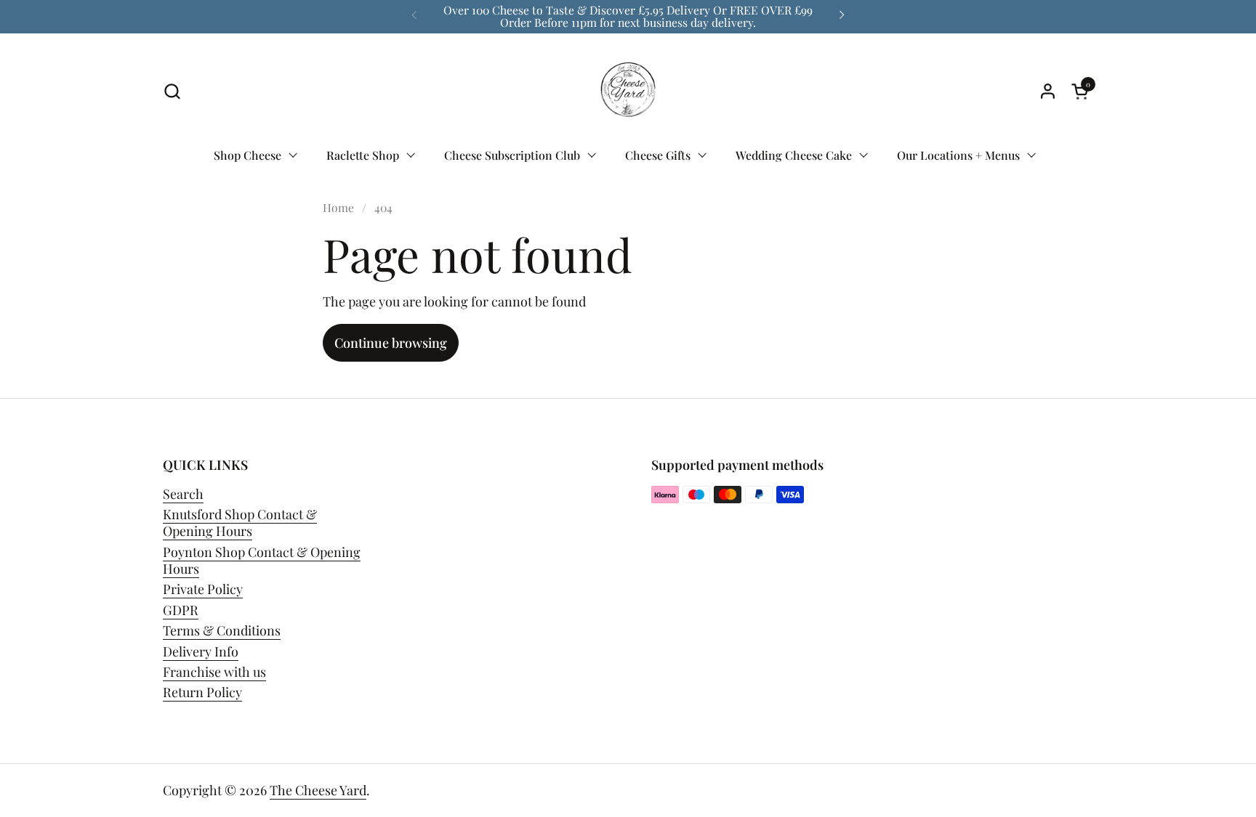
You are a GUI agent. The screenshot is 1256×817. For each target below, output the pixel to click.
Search (183, 494)
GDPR (180, 610)
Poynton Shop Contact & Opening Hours (262, 560)
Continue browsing (390, 342)
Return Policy (202, 692)
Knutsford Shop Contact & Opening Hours (240, 522)
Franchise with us (214, 671)
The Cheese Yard (318, 790)
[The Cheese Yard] (628, 91)
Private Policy (203, 589)
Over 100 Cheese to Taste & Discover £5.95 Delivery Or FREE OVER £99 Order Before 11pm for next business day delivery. (628, 16)
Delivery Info (200, 651)
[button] (172, 91)
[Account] (1048, 91)
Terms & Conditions (222, 630)
